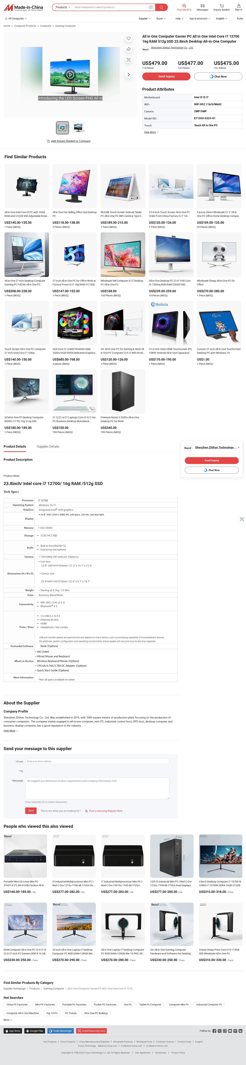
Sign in (238, 9)
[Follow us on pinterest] (235, 1030)
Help (178, 18)
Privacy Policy (178, 1052)
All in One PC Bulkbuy (96, 1013)
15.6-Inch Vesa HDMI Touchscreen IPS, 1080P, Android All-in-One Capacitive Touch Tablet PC (170, 351)
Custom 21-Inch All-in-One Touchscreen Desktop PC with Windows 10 (219, 350)
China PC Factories (17, 1004)
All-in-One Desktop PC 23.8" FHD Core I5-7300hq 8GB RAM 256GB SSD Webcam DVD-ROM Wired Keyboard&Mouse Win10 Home (170, 283)
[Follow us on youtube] (230, 1030)
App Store (12, 1030)
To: (21, 771)
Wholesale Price (144, 1041)
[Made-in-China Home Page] (23, 7)
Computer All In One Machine (22, 1013)
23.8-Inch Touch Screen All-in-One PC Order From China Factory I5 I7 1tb (169, 214)
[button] (151, 7)
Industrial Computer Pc (209, 1004)
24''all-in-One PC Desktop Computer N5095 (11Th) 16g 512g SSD (24, 419)
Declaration (160, 1052)
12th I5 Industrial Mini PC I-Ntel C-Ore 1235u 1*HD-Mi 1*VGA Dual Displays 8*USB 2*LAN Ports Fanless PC (171, 885)
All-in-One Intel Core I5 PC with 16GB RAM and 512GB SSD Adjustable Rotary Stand (27, 214)
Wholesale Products (123, 1041)
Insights (199, 1041)
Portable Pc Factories (74, 1004)
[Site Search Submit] (161, 7)
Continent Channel (165, 1041)
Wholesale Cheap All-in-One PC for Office (216, 282)
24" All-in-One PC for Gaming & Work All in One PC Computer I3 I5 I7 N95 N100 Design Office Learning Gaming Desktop (123, 351)
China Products (67, 1041)
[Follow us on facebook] (214, 1030)
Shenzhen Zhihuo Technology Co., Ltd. (172, 47)
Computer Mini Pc (179, 1004)
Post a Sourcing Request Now (103, 811)
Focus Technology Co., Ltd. (98, 1052)
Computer (45, 26)
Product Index (184, 1041)
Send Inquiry (166, 76)
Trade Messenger (60, 1030)
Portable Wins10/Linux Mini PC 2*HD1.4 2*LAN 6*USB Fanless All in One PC (24, 885)
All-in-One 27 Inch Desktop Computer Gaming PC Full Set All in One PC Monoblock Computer (25, 283)
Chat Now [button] (220, 76)
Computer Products (25, 26)
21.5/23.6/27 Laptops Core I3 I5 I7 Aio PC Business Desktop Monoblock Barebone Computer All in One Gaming (74, 420)
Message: (18, 780)
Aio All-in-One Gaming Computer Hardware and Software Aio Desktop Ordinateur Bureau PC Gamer (170, 953)
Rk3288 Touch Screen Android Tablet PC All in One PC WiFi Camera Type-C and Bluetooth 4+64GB (121, 214)
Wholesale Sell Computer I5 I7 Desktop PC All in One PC (122, 282)
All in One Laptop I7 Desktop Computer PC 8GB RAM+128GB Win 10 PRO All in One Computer (122, 953)
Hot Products (49, 1041)
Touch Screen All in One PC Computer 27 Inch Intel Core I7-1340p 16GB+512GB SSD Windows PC (25, 351)
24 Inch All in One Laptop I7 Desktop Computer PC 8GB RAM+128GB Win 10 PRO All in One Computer (72, 953)
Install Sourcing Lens (93, 1030)
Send (31, 810)
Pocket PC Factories (105, 1004)
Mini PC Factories (45, 1004)
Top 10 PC (52, 1013)
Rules (240, 18)
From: (20, 761)
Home (7, 26)
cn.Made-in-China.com (157, 1045)
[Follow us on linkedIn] (240, 1030)
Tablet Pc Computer (150, 1004)
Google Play (34, 1030)
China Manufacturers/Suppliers (94, 1041)
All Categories (16, 18)
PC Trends (71, 1013)
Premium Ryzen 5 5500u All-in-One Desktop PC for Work (120, 419)
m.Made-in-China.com (131, 1045)
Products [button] (61, 7)
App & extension (198, 18)
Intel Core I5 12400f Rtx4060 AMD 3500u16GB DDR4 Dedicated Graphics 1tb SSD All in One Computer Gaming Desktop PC (74, 351)
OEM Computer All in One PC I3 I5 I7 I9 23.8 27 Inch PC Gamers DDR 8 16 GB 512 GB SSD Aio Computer (25, 953)
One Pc (128, 1004)
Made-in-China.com (107, 1045)
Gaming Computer (65, 26)
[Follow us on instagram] (225, 1030)
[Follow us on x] (220, 1030)
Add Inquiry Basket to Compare (70, 141)
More (7, 1019)
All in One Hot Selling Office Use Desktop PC (75, 214)
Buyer (159, 18)
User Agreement (142, 1052)
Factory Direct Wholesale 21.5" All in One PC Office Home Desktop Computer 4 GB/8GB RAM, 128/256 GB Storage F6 (219, 214)
